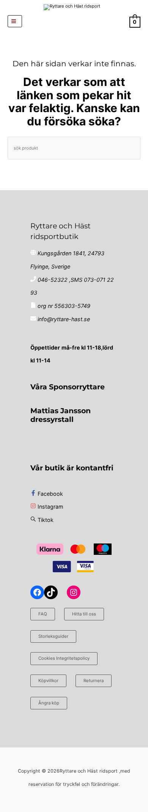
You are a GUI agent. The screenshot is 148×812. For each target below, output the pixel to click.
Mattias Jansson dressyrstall (60, 415)
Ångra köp (48, 703)
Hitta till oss (84, 614)
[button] (74, 21)
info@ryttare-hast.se (64, 319)
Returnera (93, 680)
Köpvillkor (48, 680)
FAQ (42, 614)
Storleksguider (53, 636)
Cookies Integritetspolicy (64, 658)
